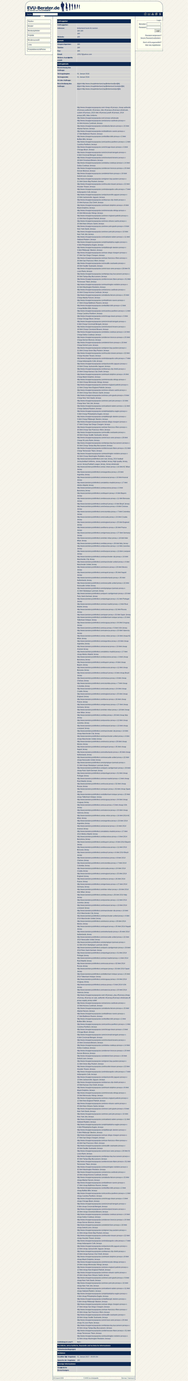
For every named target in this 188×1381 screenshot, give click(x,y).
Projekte (31, 35)
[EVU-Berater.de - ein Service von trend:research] (42, 12)
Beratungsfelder (34, 31)
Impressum (131, 1378)
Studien (31, 21)
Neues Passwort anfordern (151, 38)
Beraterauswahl (34, 40)
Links (30, 45)
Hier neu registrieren (153, 45)
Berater (30, 26)
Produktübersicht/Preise (37, 49)
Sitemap (124, 1378)
